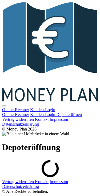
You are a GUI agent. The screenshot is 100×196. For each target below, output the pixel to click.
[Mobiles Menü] (4, 106)
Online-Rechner (15, 109)
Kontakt (42, 119)
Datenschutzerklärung (20, 124)
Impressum (59, 119)
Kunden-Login (42, 109)
